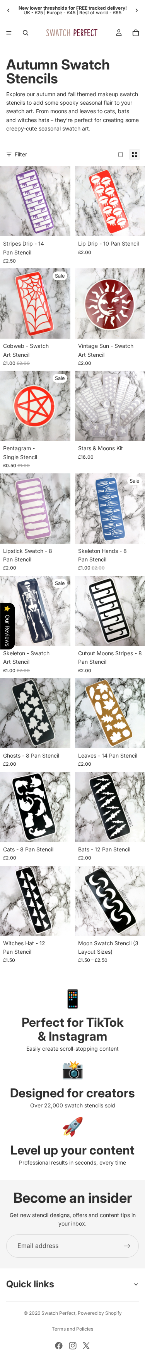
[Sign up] (127, 1246)
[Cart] (135, 32)
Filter (21, 154)
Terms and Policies (72, 1329)
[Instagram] (72, 1345)
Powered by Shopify (100, 1313)
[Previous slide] (8, 10)
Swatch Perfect (58, 1313)
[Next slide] (136, 10)
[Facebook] (58, 1345)
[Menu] (9, 33)
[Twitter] (86, 1345)
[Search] (25, 32)
